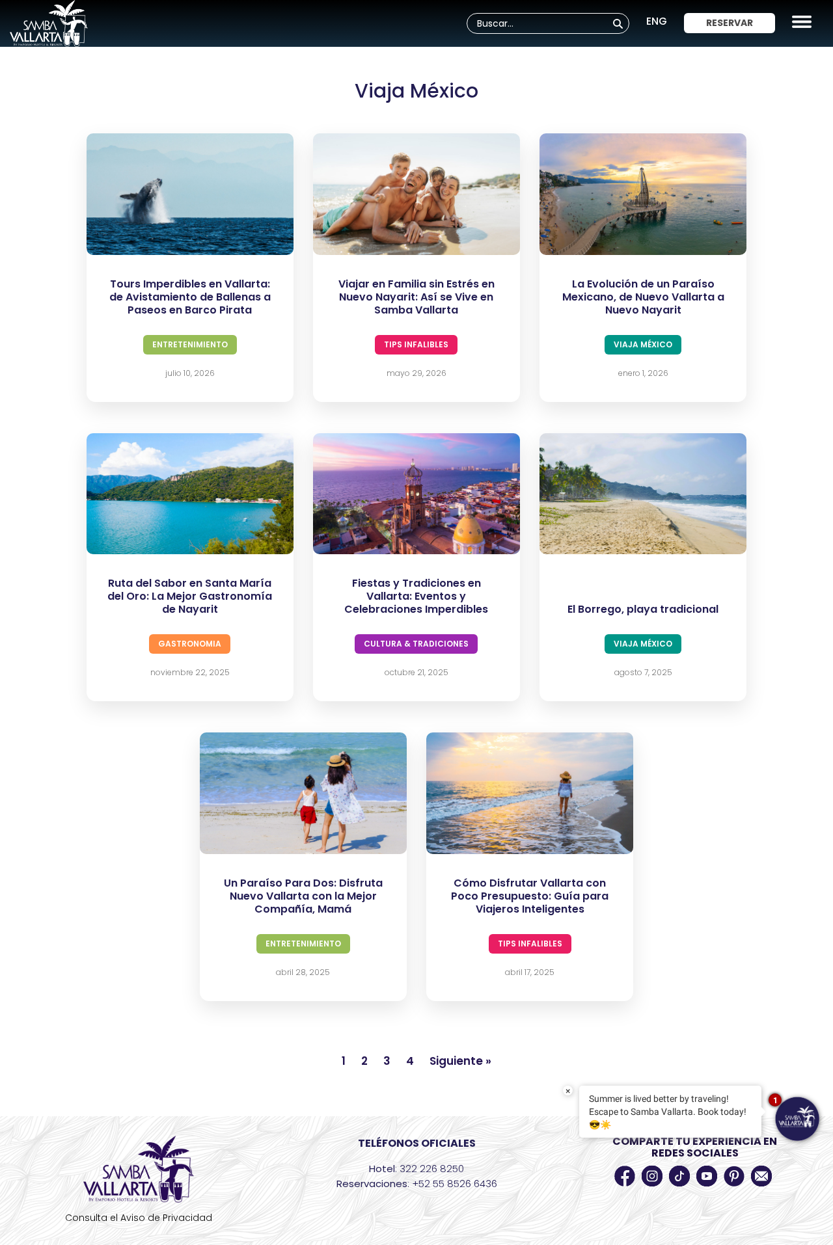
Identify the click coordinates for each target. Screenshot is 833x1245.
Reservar (729, 22)
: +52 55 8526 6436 (416, 1183)
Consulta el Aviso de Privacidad (138, 1217)
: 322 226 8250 (416, 1168)
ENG (656, 21)
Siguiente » (460, 1061)
